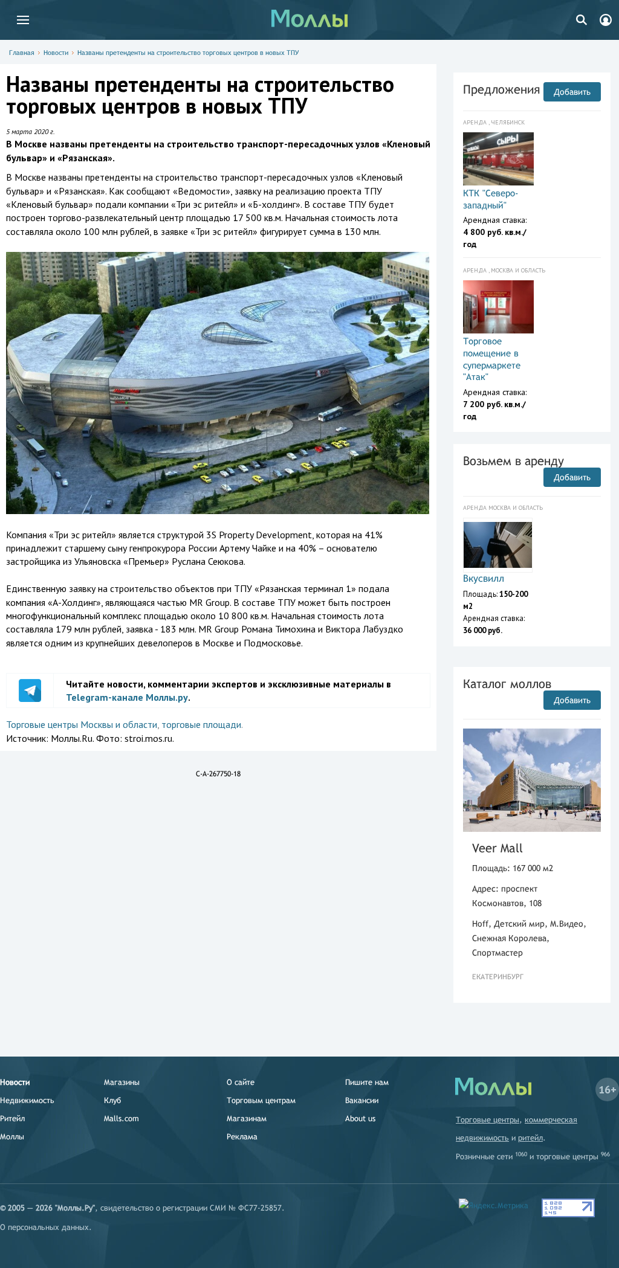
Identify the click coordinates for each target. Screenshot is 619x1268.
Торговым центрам (261, 1100)
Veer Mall (497, 848)
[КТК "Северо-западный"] (498, 158)
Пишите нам (367, 1082)
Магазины (122, 1082)
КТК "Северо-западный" (491, 199)
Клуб (112, 1100)
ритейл (530, 1137)
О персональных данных (44, 1227)
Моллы (12, 1136)
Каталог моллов (507, 683)
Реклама (242, 1136)
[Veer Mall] (532, 780)
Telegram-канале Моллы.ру (127, 697)
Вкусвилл (483, 578)
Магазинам (247, 1118)
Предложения (501, 89)
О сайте (240, 1082)
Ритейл (12, 1118)
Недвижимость (27, 1100)
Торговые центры (487, 1119)
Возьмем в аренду (513, 461)
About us (360, 1118)
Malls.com (121, 1118)
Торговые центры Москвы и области (81, 724)
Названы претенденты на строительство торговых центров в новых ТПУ (188, 52)
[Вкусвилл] (498, 545)
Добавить (572, 92)
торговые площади (201, 724)
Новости (56, 52)
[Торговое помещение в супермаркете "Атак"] (498, 306)
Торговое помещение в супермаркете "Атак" (491, 359)
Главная (21, 52)
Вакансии (361, 1100)
